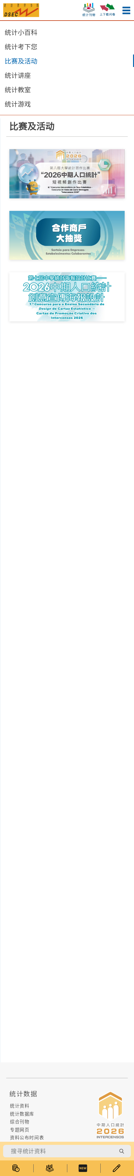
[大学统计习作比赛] (67, 173)
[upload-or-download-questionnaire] (107, 9)
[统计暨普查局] (21, 9)
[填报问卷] (117, 1168)
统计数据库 (22, 1114)
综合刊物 (19, 1122)
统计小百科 (21, 32)
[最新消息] (83, 1168)
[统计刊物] (50, 1168)
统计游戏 (18, 104)
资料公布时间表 (27, 1137)
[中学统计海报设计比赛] (67, 296)
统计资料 (19, 1106)
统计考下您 (21, 46)
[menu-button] (126, 10)
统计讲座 (18, 75)
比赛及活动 (21, 61)
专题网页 (19, 1130)
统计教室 (18, 89)
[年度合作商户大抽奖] (67, 234)
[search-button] (121, 1151)
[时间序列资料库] (16, 1168)
